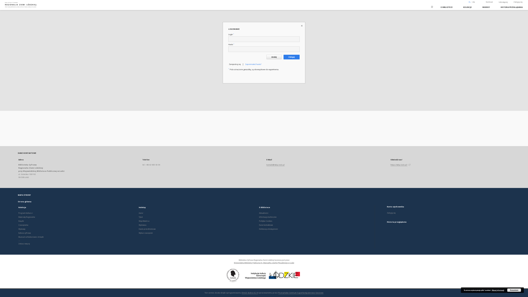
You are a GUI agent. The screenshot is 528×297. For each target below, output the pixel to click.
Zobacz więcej (24, 244)
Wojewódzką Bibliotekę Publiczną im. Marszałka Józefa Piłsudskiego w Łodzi (264, 263)
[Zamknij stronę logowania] (302, 26)
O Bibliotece (447, 7)
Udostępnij (503, 2)
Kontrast (489, 2)
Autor (141, 213)
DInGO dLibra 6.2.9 (250, 293)
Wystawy (21, 229)
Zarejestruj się (235, 64)
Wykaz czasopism (146, 233)
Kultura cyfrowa (24, 233)
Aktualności (263, 213)
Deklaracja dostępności (268, 229)
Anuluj (274, 57)
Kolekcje (467, 7)
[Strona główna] (432, 5)
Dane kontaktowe (266, 225)
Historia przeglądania (512, 7)
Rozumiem (514, 290)
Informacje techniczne (268, 217)
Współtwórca (144, 221)
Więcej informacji (498, 290)
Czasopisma (23, 225)
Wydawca (142, 225)
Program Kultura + (25, 213)
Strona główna (24, 201)
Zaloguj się (518, 2)
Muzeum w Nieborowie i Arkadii (31, 237)
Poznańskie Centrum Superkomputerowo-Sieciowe (301, 293)
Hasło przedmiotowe (147, 229)
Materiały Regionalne (26, 217)
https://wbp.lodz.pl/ (399, 165)
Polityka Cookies (265, 221)
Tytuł (141, 217)
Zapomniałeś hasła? (253, 64)
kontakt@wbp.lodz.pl (275, 165)
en (474, 2)
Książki (21, 221)
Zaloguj (291, 57)
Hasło (231, 44)
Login (231, 34)
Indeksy (486, 7)
